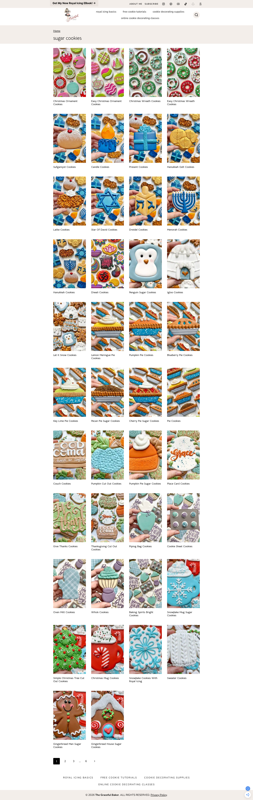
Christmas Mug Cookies (105, 678)
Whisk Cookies (100, 612)
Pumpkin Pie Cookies (141, 355)
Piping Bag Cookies (140, 546)
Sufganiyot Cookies (64, 167)
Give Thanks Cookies (65, 546)
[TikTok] (185, 4)
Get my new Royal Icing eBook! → (74, 3)
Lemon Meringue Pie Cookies (103, 356)
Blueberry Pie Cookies (180, 355)
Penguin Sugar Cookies (142, 292)
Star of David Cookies (104, 229)
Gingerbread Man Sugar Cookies (67, 745)
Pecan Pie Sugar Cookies (105, 421)
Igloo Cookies (175, 292)
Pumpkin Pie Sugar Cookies (145, 483)
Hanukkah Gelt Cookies (180, 167)
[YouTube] (178, 4)
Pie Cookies (174, 421)
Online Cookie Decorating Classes (140, 18)
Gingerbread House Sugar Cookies (106, 745)
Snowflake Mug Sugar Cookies (179, 614)
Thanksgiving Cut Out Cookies (104, 548)
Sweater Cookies (176, 678)
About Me (135, 4)
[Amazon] (200, 4)
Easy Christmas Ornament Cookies (106, 102)
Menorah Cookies (177, 229)
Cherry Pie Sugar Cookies (144, 421)
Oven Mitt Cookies (64, 612)
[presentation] (69, 72)
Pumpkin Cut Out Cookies (106, 483)
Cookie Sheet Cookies (179, 546)
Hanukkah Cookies (64, 292)
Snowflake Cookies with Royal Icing (143, 679)
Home (56, 31)
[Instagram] (163, 4)
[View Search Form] (196, 15)
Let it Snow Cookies (64, 355)
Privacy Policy (159, 795)
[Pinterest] (171, 4)
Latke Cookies (61, 229)
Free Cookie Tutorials (134, 11)
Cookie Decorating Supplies (168, 11)
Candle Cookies (100, 167)
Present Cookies (138, 167)
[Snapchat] (193, 4)
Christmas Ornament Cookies (65, 102)
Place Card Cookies (178, 483)
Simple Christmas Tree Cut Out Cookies (68, 679)
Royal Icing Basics (106, 11)
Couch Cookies (62, 483)
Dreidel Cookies (138, 229)
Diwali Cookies (99, 292)
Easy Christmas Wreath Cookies (181, 102)
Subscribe (151, 4)
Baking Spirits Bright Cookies (141, 614)
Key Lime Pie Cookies (65, 421)
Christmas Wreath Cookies (144, 101)
